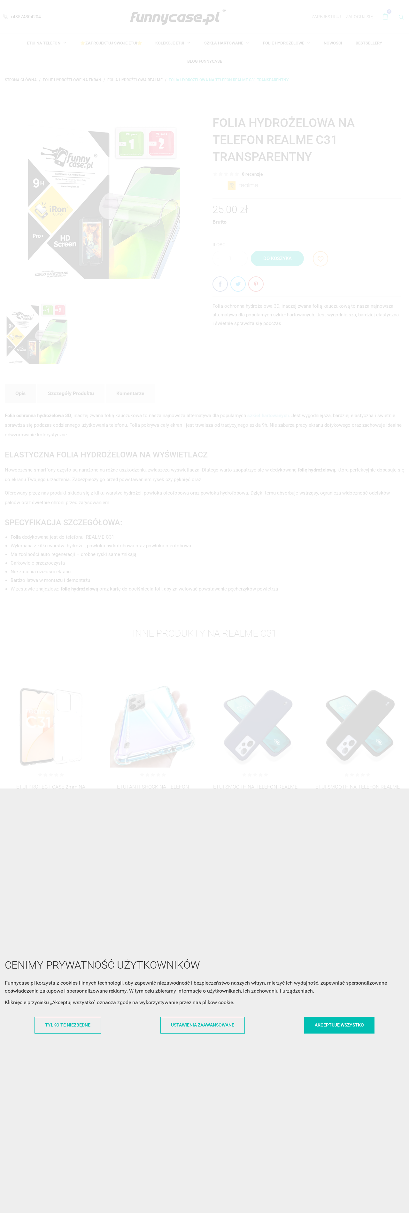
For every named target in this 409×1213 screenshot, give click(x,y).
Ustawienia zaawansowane (202, 1024)
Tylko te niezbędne (67, 1024)
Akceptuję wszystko (339, 1024)
